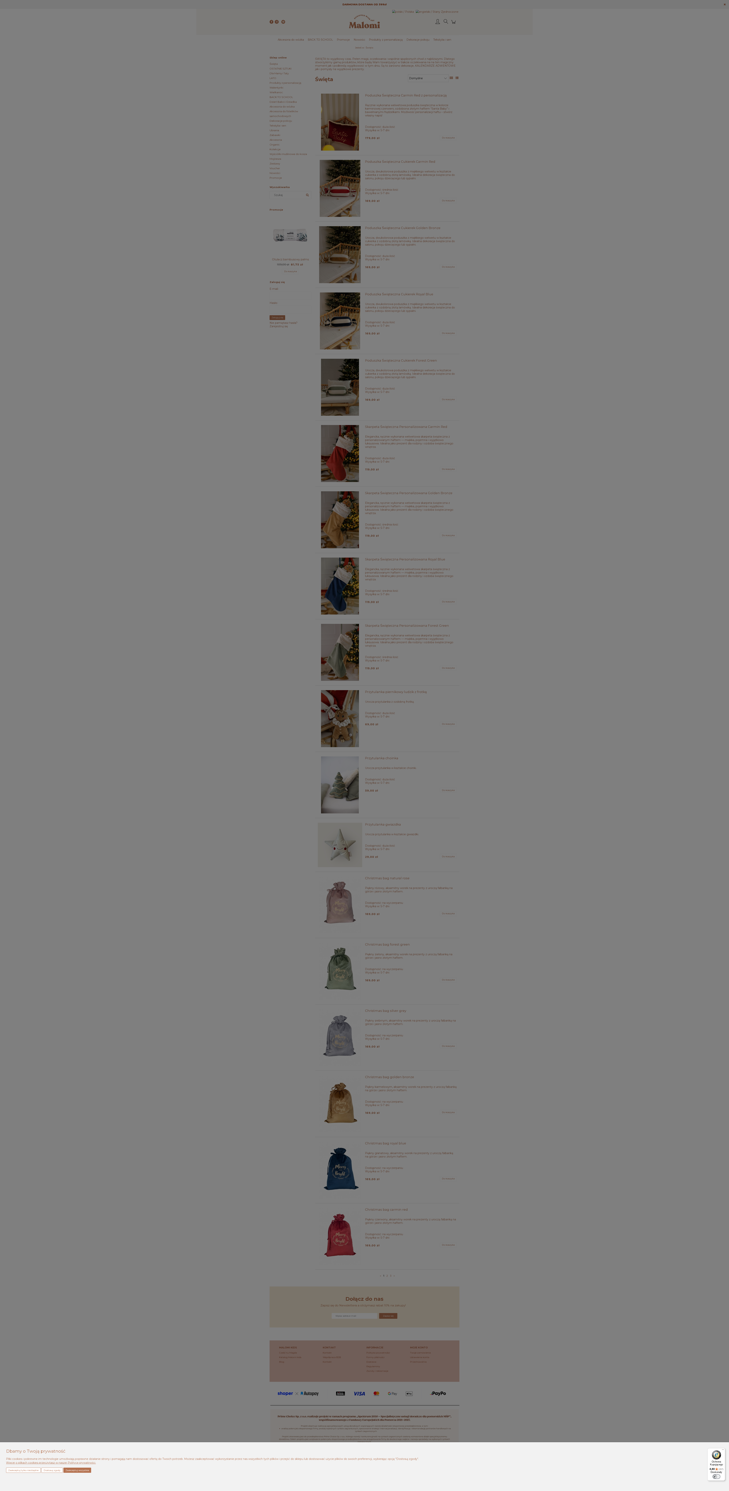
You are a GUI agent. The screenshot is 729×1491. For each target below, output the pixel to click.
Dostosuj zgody (52, 1470)
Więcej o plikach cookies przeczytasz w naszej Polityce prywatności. (51, 1462)
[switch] (716, 1476)
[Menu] (723, 1450)
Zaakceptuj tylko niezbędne (23, 1470)
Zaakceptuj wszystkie (77, 1470)
